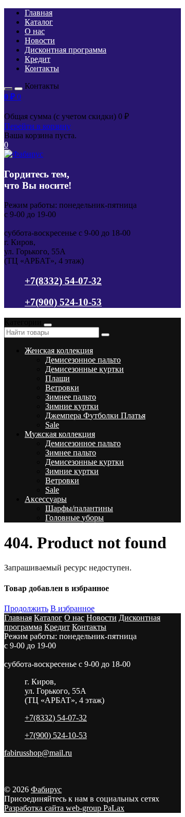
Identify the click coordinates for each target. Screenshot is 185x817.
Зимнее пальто (70, 397)
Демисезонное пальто (83, 359)
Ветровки (62, 387)
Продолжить (26, 608)
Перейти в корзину (37, 126)
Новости (40, 40)
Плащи (57, 378)
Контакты (42, 68)
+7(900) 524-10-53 (63, 302)
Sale (52, 424)
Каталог (39, 22)
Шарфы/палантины (79, 508)
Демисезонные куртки (84, 369)
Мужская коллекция (60, 434)
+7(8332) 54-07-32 (63, 280)
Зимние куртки (72, 406)
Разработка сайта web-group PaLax (64, 808)
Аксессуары (46, 499)
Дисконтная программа (65, 49)
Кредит (37, 59)
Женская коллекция (59, 350)
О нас (35, 31)
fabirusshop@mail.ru (38, 752)
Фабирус (46, 789)
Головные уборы (74, 517)
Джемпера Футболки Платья (95, 415)
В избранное (72, 608)
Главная (38, 12)
